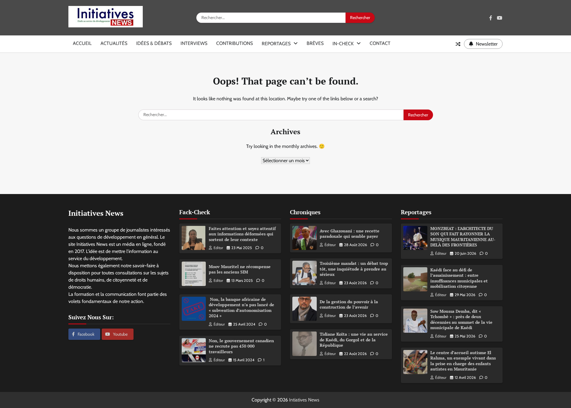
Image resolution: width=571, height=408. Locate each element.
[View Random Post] (458, 44)
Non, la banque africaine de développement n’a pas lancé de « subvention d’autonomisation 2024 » (241, 307)
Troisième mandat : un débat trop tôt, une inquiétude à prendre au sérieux (354, 268)
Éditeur (219, 324)
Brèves (315, 43)
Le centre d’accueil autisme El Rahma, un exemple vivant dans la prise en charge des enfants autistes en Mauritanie (463, 361)
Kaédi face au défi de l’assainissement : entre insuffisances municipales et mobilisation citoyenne (459, 278)
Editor (218, 248)
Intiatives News (304, 400)
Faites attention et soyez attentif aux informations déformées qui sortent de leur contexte (242, 234)
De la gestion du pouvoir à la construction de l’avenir (349, 304)
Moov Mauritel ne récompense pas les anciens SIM (240, 269)
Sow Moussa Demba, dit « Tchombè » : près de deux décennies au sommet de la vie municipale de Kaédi (461, 319)
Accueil (82, 43)
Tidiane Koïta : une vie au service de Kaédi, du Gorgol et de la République (354, 339)
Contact (380, 43)
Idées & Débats (154, 43)
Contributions (234, 43)
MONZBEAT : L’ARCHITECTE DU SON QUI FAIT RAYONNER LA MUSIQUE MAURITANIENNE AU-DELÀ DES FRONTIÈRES (462, 237)
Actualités (114, 43)
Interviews (194, 43)
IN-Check (343, 43)
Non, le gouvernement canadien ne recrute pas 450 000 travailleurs (241, 346)
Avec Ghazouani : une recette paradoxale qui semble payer (349, 233)
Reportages (276, 43)
